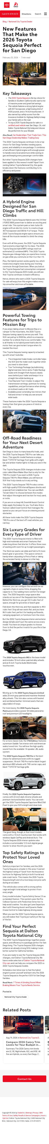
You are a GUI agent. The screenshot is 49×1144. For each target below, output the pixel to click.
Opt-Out (5, 1118)
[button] (10, 14)
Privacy (35, 1113)
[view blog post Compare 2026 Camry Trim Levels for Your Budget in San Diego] (23, 1039)
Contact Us (25, 1079)
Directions (26, 13)
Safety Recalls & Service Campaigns (26, 1116)
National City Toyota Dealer (20, 22)
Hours (43, 1116)
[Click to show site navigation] (45, 14)
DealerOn (21, 1113)
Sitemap (29, 1113)
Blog (5, 22)
